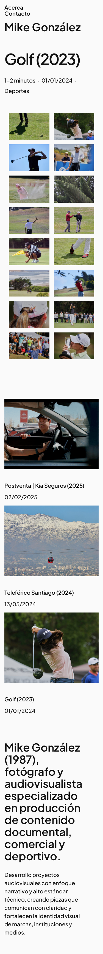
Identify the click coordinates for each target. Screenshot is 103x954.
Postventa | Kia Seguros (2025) (44, 485)
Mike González (42, 27)
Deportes (16, 90)
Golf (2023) (19, 699)
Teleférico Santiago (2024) (39, 592)
